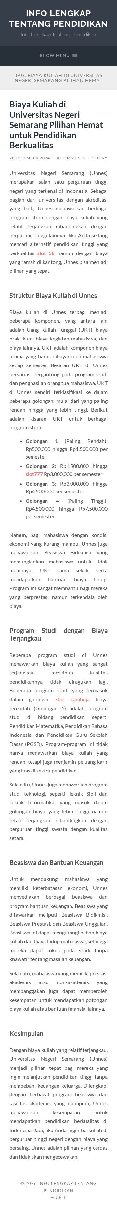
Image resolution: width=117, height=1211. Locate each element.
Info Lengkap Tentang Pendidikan (58, 18)
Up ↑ (61, 1197)
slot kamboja (73, 699)
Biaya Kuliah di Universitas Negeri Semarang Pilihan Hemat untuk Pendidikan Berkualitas (56, 124)
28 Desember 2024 (29, 157)
